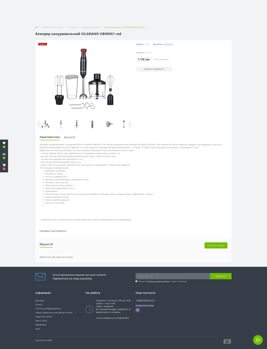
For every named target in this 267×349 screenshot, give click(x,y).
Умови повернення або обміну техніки (53, 312)
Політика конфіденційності (159, 281)
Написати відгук (216, 245)
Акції (37, 328)
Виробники (40, 324)
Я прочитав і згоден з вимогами (162, 281)
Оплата (39, 304)
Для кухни (72, 27)
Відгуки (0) (69, 137)
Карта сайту (41, 320)
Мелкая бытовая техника (53, 27)
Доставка (39, 300)
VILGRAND (168, 44)
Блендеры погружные (90, 27)
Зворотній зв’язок (43, 316)
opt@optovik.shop (145, 305)
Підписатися (221, 276)
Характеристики (50, 137)
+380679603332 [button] (145, 300)
